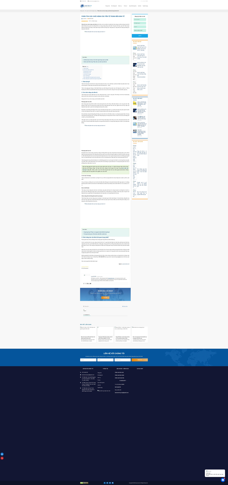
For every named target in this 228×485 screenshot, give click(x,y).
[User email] (90, 283)
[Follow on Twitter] (110, 483)
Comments (140, 106)
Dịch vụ (119, 5)
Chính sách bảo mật (119, 372)
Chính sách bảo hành (119, 375)
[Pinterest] (87, 283)
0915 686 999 (85, 372)
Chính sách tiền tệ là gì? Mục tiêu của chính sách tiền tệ (95, 61)
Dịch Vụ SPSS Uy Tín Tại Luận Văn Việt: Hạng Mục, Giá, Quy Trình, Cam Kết (141, 65)
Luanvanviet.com (125, 264)
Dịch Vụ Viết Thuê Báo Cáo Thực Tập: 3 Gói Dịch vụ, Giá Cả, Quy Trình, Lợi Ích (141, 87)
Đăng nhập (125, 306)
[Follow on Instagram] (107, 483)
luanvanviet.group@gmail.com (88, 374)
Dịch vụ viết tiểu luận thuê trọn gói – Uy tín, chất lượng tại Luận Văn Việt (142, 103)
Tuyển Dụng (145, 5)
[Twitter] (85, 283)
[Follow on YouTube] (113, 483)
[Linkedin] (88, 283)
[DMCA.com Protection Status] (84, 482)
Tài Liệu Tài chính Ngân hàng (90, 10)
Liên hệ (139, 5)
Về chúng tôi (114, 5)
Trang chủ (107, 5)
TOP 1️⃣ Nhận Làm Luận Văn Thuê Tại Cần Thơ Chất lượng (142, 117)
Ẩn (87, 66)
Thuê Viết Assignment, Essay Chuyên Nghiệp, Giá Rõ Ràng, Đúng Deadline (141, 132)
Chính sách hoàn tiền (119, 377)
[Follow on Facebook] (141, 1)
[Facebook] (83, 283)
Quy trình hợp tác (132, 5)
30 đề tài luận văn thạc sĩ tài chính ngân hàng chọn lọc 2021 (96, 59)
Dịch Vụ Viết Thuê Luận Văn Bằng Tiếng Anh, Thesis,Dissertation (141, 75)
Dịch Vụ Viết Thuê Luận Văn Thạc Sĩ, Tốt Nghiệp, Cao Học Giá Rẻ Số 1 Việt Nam (141, 48)
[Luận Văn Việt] (86, 6)
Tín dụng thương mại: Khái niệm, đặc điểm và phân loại (95, 233)
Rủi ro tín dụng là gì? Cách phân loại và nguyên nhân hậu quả (142, 193)
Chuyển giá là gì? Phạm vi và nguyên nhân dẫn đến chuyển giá (96, 232)
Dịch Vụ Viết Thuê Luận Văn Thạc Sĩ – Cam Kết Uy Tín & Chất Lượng (141, 56)
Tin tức (125, 5)
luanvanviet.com (111, 278)
